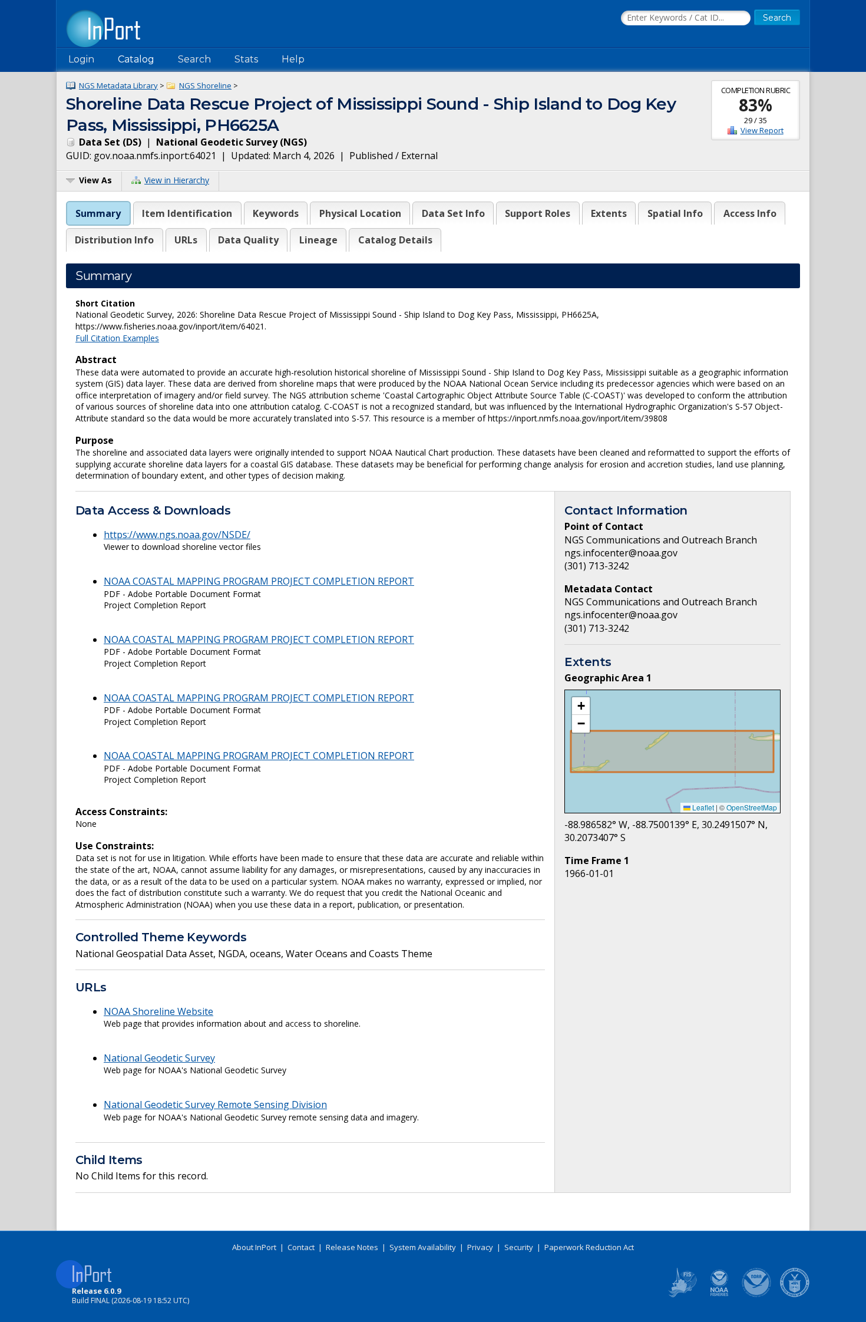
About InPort (254, 1247)
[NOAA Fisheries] (719, 1294)
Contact (301, 1247)
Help (293, 59)
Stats (246, 59)
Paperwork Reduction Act (589, 1247)
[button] (581, 706)
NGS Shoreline (205, 85)
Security (518, 1247)
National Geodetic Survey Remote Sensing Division (215, 1104)
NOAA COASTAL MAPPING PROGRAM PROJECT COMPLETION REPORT (259, 581)
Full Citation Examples (117, 338)
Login (81, 59)
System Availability (422, 1247)
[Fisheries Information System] (681, 1294)
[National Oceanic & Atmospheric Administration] (757, 1294)
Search (194, 59)
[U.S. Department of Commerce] (794, 1294)
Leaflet (702, 807)
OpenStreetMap (751, 807)
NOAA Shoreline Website (158, 1011)
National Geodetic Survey (159, 1057)
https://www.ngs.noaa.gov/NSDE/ (177, 534)
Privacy (480, 1247)
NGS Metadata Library (118, 85)
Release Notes (352, 1247)
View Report (762, 130)
